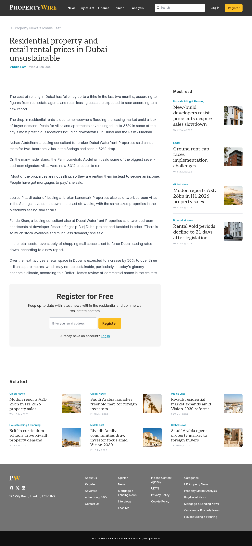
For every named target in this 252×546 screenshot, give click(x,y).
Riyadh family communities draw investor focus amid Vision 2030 (109, 437)
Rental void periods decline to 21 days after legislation (194, 232)
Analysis (138, 8)
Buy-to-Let (87, 8)
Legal (176, 142)
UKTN (155, 488)
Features (123, 508)
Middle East (51, 28)
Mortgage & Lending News (201, 503)
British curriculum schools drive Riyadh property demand (28, 435)
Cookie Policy (160, 501)
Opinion (118, 8)
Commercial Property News (202, 510)
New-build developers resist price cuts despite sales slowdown (192, 116)
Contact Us (92, 503)
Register (234, 8)
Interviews (124, 501)
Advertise (91, 490)
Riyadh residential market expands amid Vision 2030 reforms (191, 404)
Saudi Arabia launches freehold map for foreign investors (113, 404)
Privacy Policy (160, 495)
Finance (103, 8)
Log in (215, 8)
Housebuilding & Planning (188, 101)
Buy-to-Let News (183, 220)
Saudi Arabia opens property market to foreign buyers (189, 435)
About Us (91, 477)
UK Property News (23, 28)
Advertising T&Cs (96, 497)
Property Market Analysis (200, 490)
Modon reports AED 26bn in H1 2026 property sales (195, 196)
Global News (181, 184)
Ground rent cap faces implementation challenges (191, 157)
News (72, 8)
